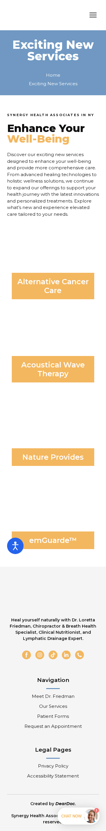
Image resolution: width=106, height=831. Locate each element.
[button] (26, 655)
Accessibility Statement (53, 776)
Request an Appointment (53, 726)
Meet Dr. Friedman (53, 696)
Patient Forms (53, 716)
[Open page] (53, 258)
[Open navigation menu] (93, 15)
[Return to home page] (40, 15)
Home (53, 75)
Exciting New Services (53, 83)
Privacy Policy (53, 766)
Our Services (53, 706)
